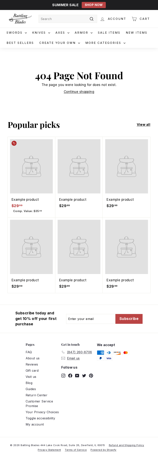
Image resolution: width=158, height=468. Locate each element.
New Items (136, 32)
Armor (82, 32)
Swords (15, 32)
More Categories (104, 43)
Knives (39, 32)
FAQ (29, 352)
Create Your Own (58, 43)
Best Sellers (20, 43)
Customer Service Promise (39, 403)
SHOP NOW (94, 5)
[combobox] (68, 19)
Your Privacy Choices (42, 412)
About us (33, 358)
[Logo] (20, 19)
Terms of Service (76, 449)
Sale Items (109, 32)
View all (143, 125)
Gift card (32, 370)
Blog (29, 383)
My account (35, 424)
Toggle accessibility (40, 418)
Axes (60, 32)
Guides (31, 389)
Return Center (37, 395)
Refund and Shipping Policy (126, 445)
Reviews (32, 364)
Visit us (31, 377)
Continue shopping (79, 92)
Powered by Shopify (103, 449)
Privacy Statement (49, 449)
